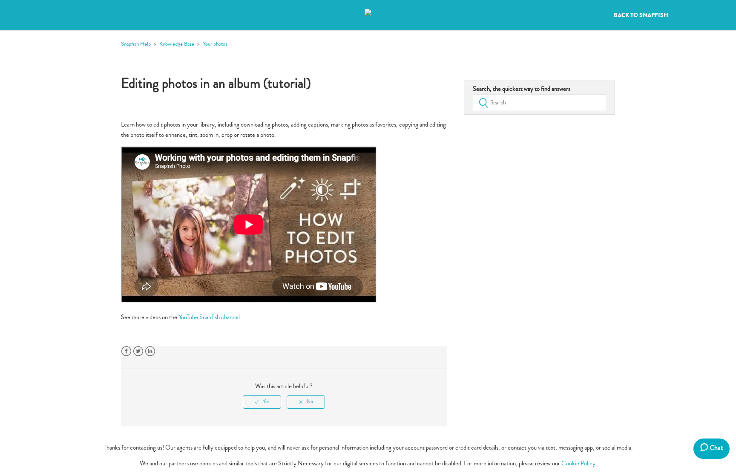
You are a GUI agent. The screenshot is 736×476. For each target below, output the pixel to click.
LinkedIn (150, 351)
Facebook (126, 351)
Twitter (138, 351)
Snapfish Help (136, 44)
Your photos (215, 44)
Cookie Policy (578, 463)
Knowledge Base (176, 44)
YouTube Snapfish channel (209, 317)
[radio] (262, 401)
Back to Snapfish (641, 15)
